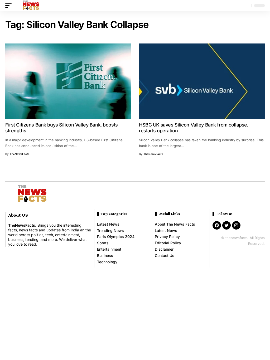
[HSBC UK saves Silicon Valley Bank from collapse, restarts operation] (202, 81)
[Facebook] (217, 225)
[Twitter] (226, 225)
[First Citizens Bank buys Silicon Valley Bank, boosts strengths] (68, 81)
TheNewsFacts (20, 153)
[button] (9, 5)
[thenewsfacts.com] (31, 5)
